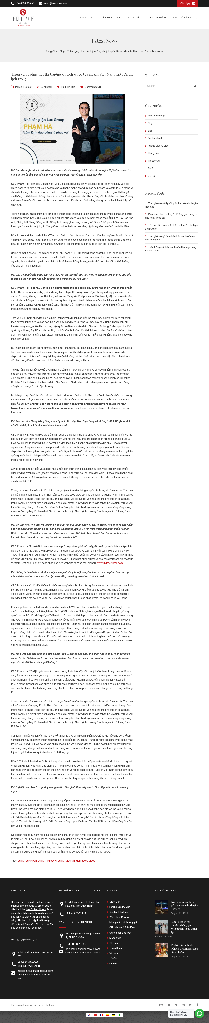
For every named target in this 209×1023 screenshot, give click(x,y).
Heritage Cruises (85, 860)
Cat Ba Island (155, 138)
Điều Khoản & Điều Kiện (122, 927)
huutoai (48, 86)
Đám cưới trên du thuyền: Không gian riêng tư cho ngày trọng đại (184, 927)
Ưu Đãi (151, 175)
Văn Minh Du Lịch (118, 912)
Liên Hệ (113, 963)
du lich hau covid (47, 860)
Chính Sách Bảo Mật (120, 932)
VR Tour (113, 943)
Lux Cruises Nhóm (36, 909)
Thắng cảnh (154, 153)
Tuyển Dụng (115, 948)
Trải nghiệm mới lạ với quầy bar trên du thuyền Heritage (184, 905)
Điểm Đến (114, 901)
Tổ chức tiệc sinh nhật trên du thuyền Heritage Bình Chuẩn (184, 948)
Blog (63, 86)
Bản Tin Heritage (156, 115)
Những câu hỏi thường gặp (123, 922)
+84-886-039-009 (75, 944)
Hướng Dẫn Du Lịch (158, 145)
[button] (196, 18)
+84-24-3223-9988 (29, 966)
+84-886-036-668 (28, 962)
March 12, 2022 (23, 86)
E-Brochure (115, 937)
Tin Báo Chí (154, 160)
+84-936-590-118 (75, 912)
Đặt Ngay (185, 3)
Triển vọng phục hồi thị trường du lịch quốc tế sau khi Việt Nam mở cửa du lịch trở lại (72, 76)
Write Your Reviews (119, 917)
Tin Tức (71, 86)
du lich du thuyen (27, 860)
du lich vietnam (66, 860)
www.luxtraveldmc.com (110, 563)
